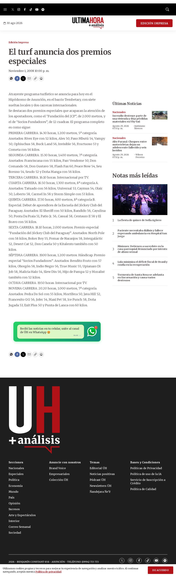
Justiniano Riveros (139, 127)
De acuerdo (160, 570)
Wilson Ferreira (140, 155)
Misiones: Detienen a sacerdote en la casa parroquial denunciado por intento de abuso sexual (142, 249)
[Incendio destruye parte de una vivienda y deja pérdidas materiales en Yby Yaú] (159, 115)
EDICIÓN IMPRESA (154, 23)
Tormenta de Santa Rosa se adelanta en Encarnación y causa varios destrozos (141, 277)
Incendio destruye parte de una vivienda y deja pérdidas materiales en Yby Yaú (130, 118)
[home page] (88, 23)
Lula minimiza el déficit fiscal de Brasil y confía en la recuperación (142, 263)
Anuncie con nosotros (65, 462)
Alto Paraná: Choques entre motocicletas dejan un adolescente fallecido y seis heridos (129, 146)
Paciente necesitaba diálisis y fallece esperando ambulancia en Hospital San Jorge (142, 233)
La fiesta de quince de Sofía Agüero (139, 220)
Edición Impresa (19, 42)
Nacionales (119, 112)
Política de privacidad (48, 571)
